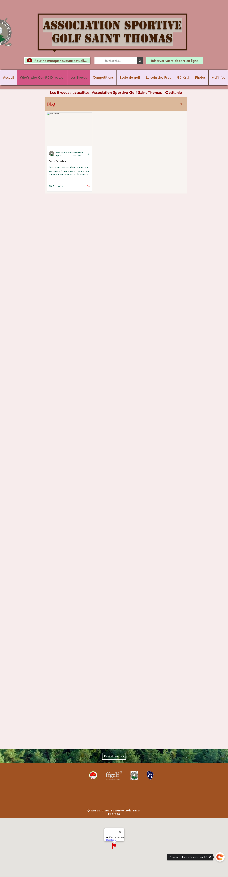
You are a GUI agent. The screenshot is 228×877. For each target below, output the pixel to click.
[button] (181, 104)
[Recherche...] (140, 60)
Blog (51, 104)
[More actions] (90, 154)
